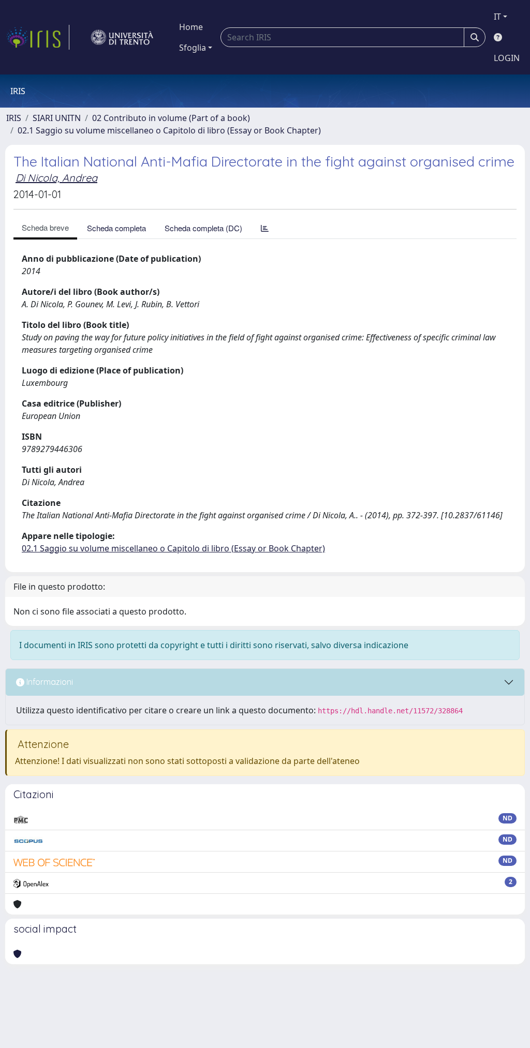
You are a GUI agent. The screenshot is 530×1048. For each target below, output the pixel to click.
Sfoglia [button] (192, 47)
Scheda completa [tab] (116, 227)
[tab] (264, 228)
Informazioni (48, 682)
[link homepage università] (122, 37)
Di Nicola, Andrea (56, 177)
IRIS (13, 118)
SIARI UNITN (57, 118)
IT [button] (497, 16)
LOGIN (507, 58)
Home (191, 27)
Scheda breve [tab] (45, 227)
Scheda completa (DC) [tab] (203, 227)
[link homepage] (37, 37)
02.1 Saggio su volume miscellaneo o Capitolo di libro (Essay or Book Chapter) (169, 130)
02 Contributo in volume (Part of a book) (171, 118)
